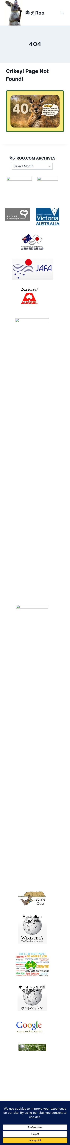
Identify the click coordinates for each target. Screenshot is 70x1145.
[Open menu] (62, 13)
